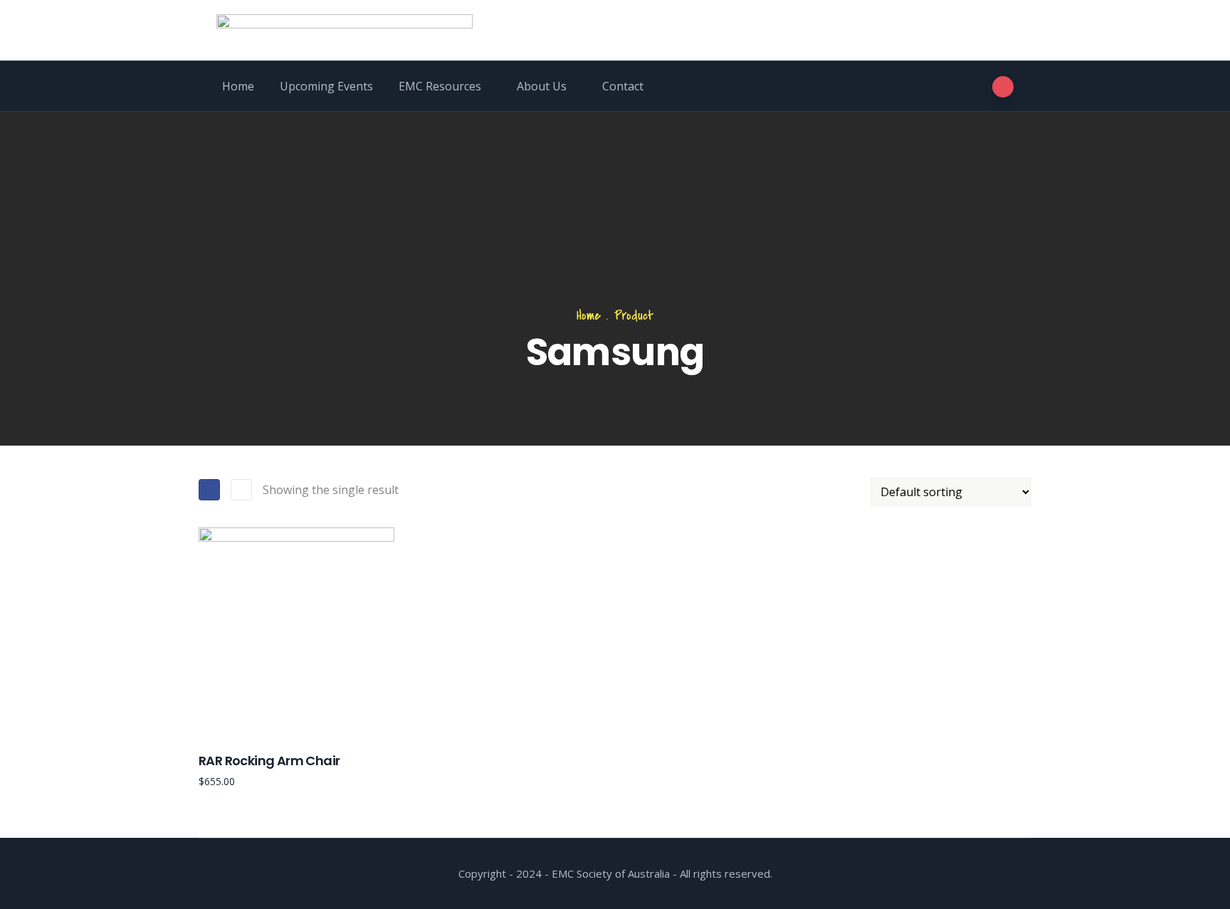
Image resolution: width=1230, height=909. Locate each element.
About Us (542, 86)
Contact (622, 86)
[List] (241, 489)
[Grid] (209, 489)
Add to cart (205, 701)
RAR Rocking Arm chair (269, 760)
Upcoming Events (326, 86)
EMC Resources (440, 86)
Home (238, 86)
